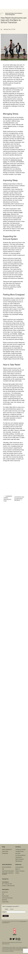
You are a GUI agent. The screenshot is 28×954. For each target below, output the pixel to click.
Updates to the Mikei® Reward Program (11, 569)
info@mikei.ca (5, 882)
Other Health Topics (15, 530)
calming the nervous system (12, 161)
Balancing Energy (9, 13)
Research (19, 710)
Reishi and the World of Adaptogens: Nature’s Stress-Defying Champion (13, 534)
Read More (23, 547)
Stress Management (10, 14)
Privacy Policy (23, 921)
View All (22, 530)
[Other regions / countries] (26, 2)
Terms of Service (5, 922)
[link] (26, 6)
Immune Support (18, 13)
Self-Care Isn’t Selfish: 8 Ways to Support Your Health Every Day (14, 748)
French (11, 909)
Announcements (17, 566)
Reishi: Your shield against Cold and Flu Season (14, 605)
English (6, 909)
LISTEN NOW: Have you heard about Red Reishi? (19, 498)
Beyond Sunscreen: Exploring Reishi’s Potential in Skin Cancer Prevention (13, 825)
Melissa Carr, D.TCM (16, 469)
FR (23, 2)
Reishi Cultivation (9, 712)
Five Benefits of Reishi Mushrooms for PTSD (8, 498)
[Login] (24, 6)
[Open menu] (1, 7)
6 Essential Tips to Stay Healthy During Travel (14, 788)
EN (21, 2)
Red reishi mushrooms (9, 88)
